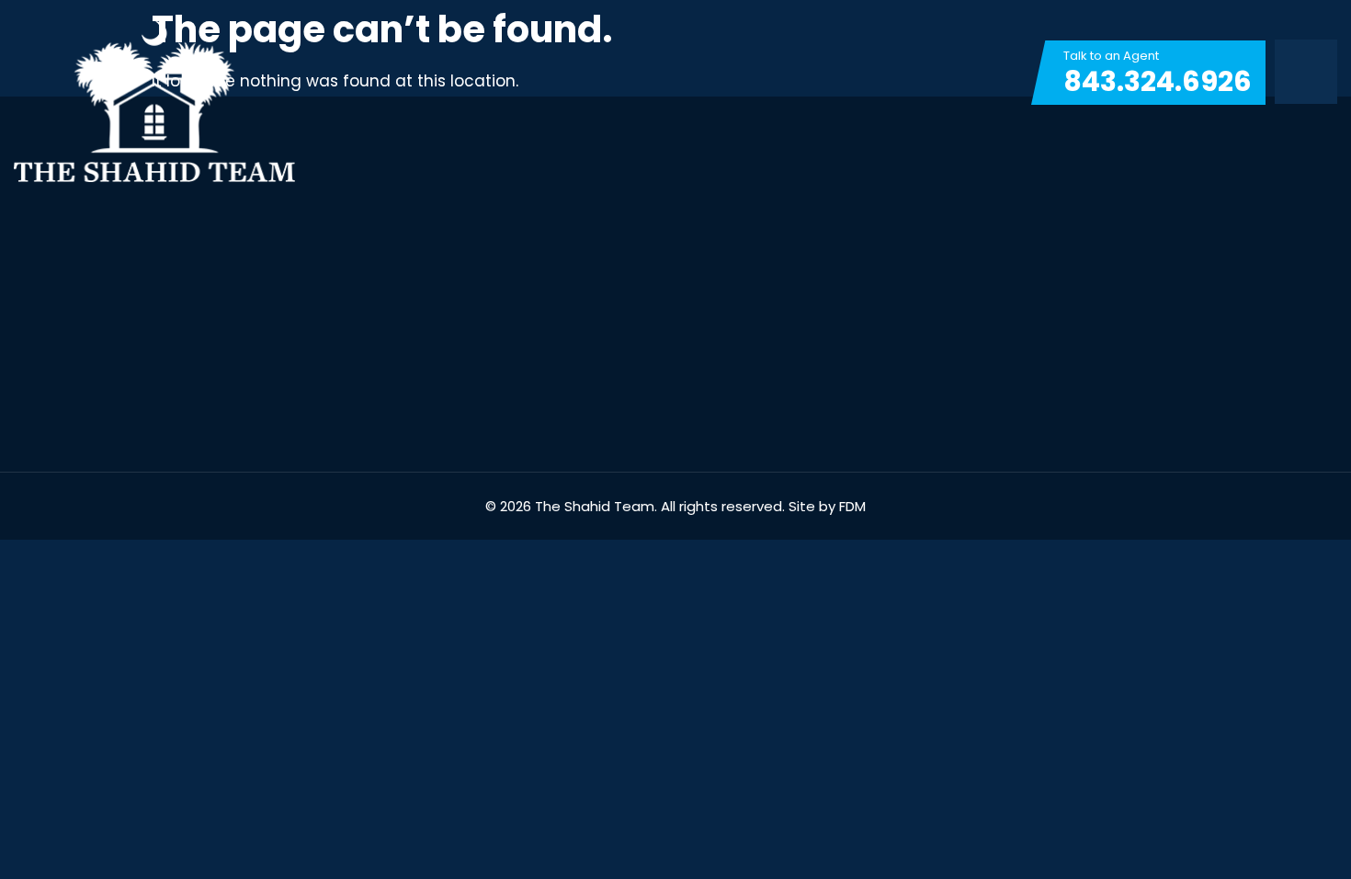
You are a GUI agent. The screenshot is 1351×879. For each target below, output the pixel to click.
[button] (1306, 72)
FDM (852, 506)
